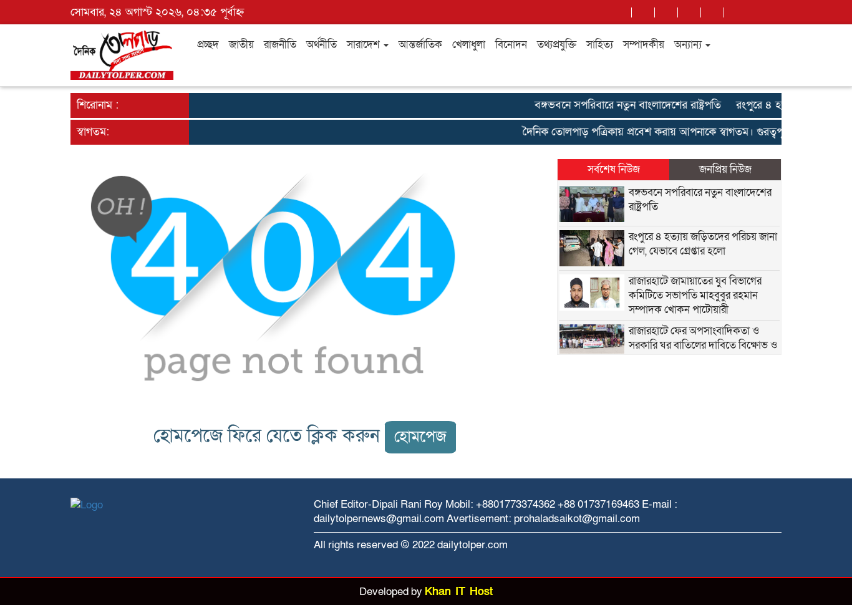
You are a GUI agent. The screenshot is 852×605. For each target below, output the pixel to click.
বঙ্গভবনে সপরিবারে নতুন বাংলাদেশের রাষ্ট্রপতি (622, 105)
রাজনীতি (280, 44)
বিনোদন (511, 44)
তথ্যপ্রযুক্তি (556, 44)
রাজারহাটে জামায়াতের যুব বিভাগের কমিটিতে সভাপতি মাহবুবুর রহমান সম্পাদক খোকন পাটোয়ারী (695, 295)
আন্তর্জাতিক (420, 44)
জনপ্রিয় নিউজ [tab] (725, 169)
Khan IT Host (459, 591)
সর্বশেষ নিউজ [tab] (614, 169)
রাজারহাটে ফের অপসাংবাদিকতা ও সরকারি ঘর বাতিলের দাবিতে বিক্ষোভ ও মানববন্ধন (703, 345)
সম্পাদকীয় (643, 44)
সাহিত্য (599, 44)
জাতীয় (241, 44)
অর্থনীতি (321, 44)
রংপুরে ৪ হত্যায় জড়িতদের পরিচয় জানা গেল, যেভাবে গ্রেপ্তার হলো (703, 244)
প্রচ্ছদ (208, 44)
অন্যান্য (689, 44)
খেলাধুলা (468, 44)
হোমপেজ (420, 437)
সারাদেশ (364, 44)
